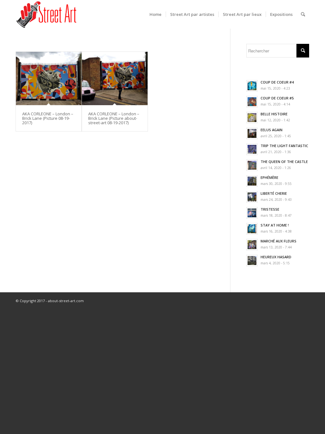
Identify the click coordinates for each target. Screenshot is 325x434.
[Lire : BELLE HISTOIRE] (252, 117)
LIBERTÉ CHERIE (274, 193)
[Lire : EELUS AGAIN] (252, 133)
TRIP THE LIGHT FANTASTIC (284, 145)
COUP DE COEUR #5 (277, 98)
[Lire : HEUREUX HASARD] (252, 260)
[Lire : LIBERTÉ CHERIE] (252, 197)
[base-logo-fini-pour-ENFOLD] (47, 14)
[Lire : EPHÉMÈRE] (252, 181)
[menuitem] (155, 14)
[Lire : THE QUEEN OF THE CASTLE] (252, 165)
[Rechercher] (303, 14)
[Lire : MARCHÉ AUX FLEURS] (252, 244)
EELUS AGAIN (271, 129)
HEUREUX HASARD (276, 256)
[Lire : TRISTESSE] (252, 213)
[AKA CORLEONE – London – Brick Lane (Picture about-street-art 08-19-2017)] (115, 78)
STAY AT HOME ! (275, 225)
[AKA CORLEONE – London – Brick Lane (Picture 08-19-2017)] (49, 78)
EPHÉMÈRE (269, 177)
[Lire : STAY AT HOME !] (252, 228)
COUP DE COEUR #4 (277, 82)
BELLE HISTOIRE (274, 114)
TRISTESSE (270, 209)
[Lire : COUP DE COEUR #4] (252, 86)
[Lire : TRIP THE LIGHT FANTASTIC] (252, 149)
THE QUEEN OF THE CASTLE (284, 161)
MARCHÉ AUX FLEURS (278, 241)
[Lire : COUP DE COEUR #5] (252, 101)
